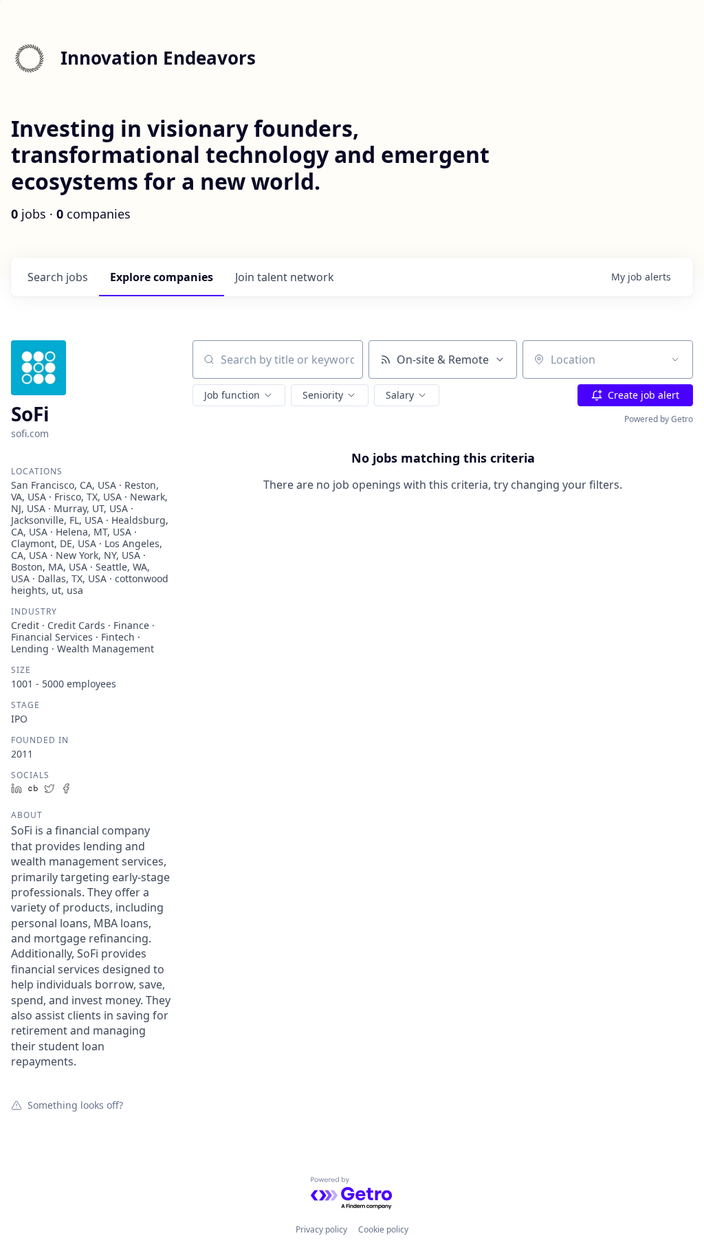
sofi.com (30, 433)
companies (161, 277)
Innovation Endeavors (158, 57)
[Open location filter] (675, 359)
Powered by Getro (658, 419)
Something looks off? (75, 1104)
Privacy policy (321, 1229)
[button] (238, 395)
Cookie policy (383, 1229)
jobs (58, 277)
